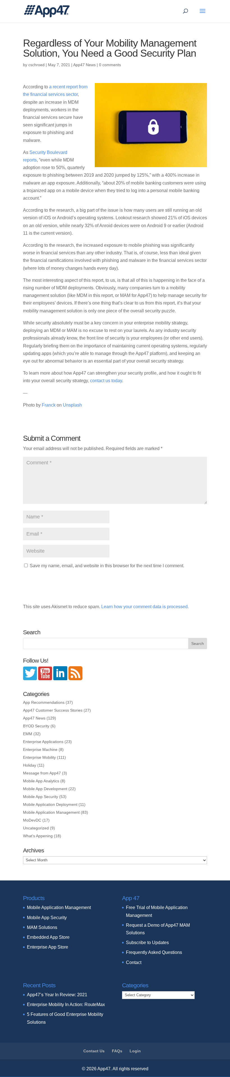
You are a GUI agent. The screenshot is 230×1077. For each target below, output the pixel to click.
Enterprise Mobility (39, 757)
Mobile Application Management (51, 812)
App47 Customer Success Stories (52, 710)
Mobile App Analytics (41, 781)
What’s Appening (38, 836)
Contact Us (94, 1051)
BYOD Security (36, 726)
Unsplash (72, 405)
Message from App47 (42, 773)
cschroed (36, 65)
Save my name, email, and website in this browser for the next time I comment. (107, 565)
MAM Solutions (42, 927)
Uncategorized (36, 828)
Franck (49, 405)
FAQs (117, 1051)
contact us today (106, 380)
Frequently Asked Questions (154, 952)
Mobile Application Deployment (50, 804)
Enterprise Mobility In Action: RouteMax (66, 1004)
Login (135, 1051)
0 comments (110, 65)
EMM (27, 734)
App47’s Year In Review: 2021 (57, 994)
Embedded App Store (48, 937)
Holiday (29, 765)
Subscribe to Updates (147, 942)
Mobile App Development (45, 789)
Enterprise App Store (47, 947)
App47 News (84, 65)
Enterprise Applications (43, 741)
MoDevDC (32, 820)
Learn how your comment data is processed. (145, 606)
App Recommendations (44, 702)
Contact (133, 962)
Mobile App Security (40, 796)
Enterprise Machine (40, 749)
